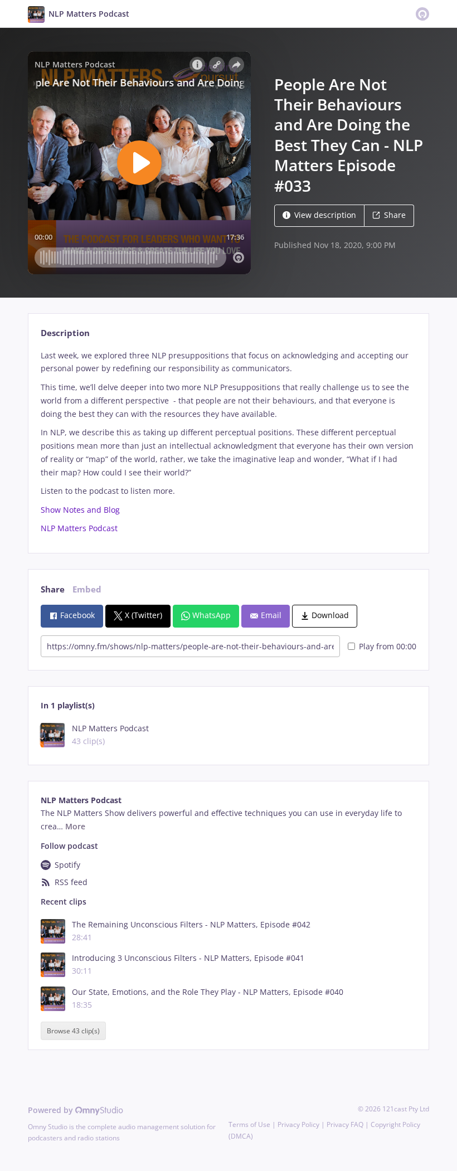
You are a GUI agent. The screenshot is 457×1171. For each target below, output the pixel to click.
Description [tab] (65, 333)
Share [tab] (53, 589)
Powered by (51, 1110)
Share (395, 215)
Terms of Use (249, 1124)
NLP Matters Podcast (79, 528)
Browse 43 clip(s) (73, 1031)
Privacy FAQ (345, 1124)
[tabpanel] (228, 442)
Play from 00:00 (387, 646)
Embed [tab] (86, 589)
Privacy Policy (298, 1124)
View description (325, 215)
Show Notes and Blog (80, 509)
